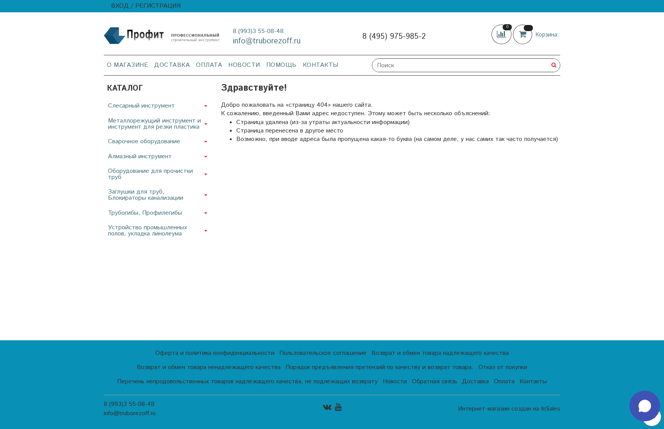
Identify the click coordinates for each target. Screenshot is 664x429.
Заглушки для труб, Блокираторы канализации (145, 194)
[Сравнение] (502, 34)
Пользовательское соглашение (323, 353)
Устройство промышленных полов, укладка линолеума (147, 230)
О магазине (127, 65)
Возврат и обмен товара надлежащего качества (440, 353)
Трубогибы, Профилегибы (145, 213)
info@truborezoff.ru (266, 41)
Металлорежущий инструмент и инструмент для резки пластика (154, 123)
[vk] (327, 406)
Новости (244, 65)
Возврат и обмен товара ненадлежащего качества (209, 367)
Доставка (172, 65)
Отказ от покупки (502, 367)
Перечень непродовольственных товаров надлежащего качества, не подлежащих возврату (247, 381)
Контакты (321, 65)
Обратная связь (434, 381)
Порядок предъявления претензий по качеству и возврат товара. (379, 367)
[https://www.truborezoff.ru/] (162, 35)
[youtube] (338, 406)
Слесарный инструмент (141, 105)
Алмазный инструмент (140, 156)
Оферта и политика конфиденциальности (214, 353)
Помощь (281, 65)
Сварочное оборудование (144, 141)
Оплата (209, 65)
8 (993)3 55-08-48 (258, 31)
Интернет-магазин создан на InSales (509, 409)
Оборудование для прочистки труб (150, 174)
